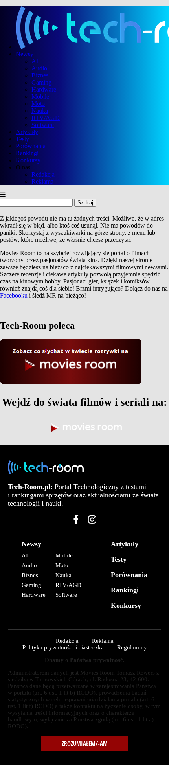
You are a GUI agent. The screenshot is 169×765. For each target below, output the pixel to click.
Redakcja (43, 174)
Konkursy (28, 160)
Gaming (41, 82)
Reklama (42, 181)
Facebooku (14, 295)
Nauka (39, 110)
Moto (38, 103)
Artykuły (27, 132)
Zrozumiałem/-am (85, 743)
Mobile (40, 96)
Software (42, 124)
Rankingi (27, 153)
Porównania (31, 146)
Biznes (39, 75)
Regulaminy (132, 647)
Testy (22, 139)
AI (34, 61)
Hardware (43, 89)
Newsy (24, 54)
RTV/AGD (45, 117)
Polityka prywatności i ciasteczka (63, 647)
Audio (39, 68)
